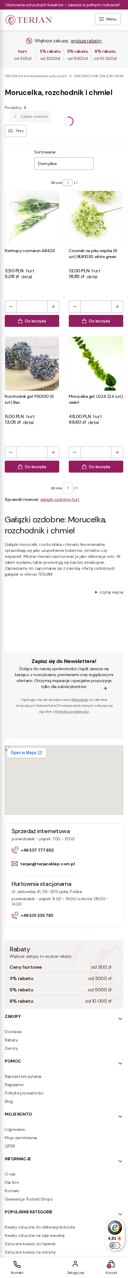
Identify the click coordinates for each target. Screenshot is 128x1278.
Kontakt (12, 1190)
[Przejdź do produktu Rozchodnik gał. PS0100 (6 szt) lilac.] (32, 363)
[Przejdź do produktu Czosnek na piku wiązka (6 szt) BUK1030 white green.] (96, 218)
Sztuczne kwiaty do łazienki (30, 1243)
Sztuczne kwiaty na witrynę (30, 1252)
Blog (9, 1101)
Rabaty (11, 1040)
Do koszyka (35, 321)
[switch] (115, 1245)
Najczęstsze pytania (23, 1076)
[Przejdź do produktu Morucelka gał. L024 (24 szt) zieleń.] (96, 363)
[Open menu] (108, 20)
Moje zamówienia (21, 1137)
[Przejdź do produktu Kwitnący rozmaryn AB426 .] (32, 218)
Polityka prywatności (24, 1093)
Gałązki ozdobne (34, 116)
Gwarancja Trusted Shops (28, 1199)
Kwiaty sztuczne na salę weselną (35, 1235)
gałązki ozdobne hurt (59, 499)
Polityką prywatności (72, 711)
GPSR (10, 1146)
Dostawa (13, 1031)
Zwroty (11, 1048)
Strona (56, 182)
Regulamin (80, 699)
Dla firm (12, 1182)
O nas (10, 1174)
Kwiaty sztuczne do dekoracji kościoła (39, 1227)
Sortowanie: (45, 152)
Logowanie (15, 1129)
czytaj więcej (111, 592)
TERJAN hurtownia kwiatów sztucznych (36, 76)
